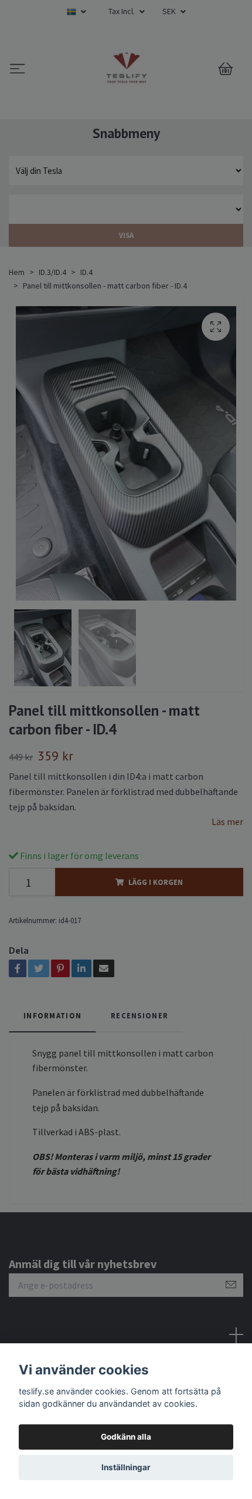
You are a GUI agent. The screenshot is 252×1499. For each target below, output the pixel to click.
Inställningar (126, 1467)
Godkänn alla (126, 1436)
